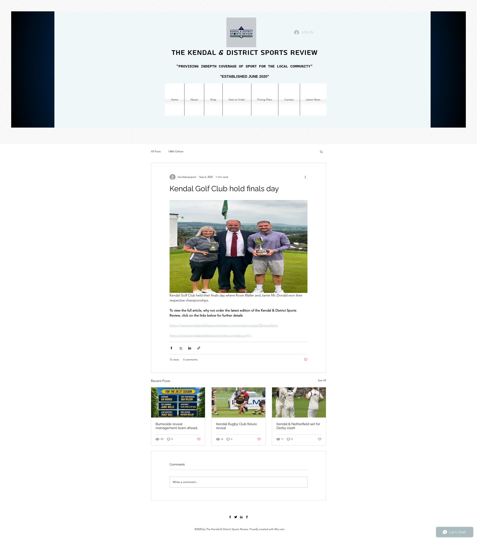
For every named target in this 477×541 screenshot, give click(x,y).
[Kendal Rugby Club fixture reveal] (239, 402)
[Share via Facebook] (171, 348)
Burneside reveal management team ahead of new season (176, 426)
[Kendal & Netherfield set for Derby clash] (299, 402)
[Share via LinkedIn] (189, 348)
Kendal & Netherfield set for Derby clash (298, 426)
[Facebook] (230, 517)
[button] (445, 21)
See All (322, 380)
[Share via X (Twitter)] (180, 348)
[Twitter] (236, 517)
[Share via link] (198, 348)
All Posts (156, 151)
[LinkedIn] (241, 517)
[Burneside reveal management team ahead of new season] (178, 402)
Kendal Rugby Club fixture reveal (236, 426)
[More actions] (305, 177)
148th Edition (176, 151)
